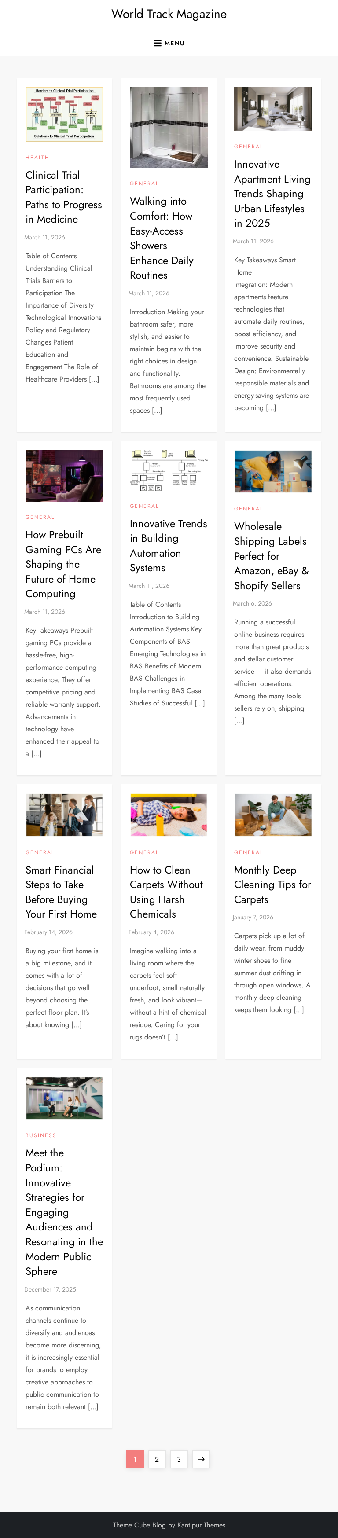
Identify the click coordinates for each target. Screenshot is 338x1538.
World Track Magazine (169, 14)
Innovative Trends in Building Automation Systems (168, 546)
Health (38, 158)
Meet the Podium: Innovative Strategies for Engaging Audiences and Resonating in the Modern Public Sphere (64, 1212)
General (144, 183)
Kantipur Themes (201, 1525)
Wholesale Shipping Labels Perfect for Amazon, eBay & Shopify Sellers (271, 555)
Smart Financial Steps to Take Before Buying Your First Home (61, 892)
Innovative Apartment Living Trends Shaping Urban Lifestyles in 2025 (272, 193)
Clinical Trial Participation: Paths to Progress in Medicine (64, 197)
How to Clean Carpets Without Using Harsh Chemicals (166, 892)
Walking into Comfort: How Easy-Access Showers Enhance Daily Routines (162, 238)
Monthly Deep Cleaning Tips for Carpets (272, 884)
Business (41, 1135)
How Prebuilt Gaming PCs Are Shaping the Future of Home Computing (63, 564)
